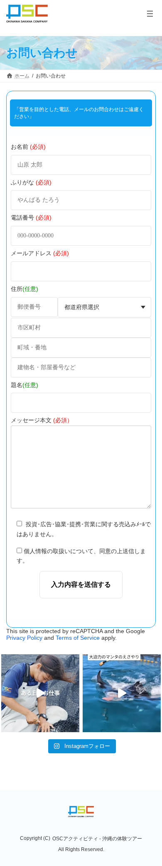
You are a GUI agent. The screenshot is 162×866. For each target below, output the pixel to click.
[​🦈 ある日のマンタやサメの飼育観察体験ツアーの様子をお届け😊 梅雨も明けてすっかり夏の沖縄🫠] (122, 693)
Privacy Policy (24, 637)
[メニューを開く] (150, 13)
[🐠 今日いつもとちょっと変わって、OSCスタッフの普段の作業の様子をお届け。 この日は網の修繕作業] (40, 693)
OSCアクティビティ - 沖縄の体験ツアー (97, 839)
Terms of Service (78, 637)
